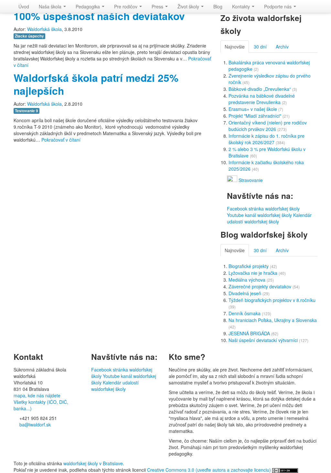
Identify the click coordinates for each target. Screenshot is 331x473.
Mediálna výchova (248, 279)
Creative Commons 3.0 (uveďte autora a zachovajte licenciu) (209, 470)
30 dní (260, 46)
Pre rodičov (126, 6)
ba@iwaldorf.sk (34, 424)
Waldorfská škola (44, 29)
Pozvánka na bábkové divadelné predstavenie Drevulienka (262, 98)
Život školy (188, 6)
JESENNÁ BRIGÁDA (250, 333)
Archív (282, 46)
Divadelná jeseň (245, 293)
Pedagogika (88, 6)
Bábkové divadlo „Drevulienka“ (260, 89)
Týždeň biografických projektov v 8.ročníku (272, 300)
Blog (217, 6)
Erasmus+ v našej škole (253, 109)
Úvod (23, 6)
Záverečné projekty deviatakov (261, 286)
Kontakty (241, 6)
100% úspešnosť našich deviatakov (99, 16)
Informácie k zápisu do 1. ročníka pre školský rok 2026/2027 (266, 139)
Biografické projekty (249, 266)
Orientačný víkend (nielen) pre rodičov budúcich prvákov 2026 (268, 125)
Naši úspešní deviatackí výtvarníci (264, 340)
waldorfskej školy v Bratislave (93, 463)
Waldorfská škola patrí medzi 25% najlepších (96, 84)
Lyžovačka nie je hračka (254, 273)
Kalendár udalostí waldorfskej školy (269, 218)
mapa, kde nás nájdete (37, 395)
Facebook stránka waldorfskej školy (263, 208)
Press (158, 6)
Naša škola (51, 6)
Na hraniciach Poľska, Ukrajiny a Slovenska (273, 320)
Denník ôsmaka (245, 313)
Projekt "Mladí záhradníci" (256, 116)
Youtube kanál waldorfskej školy (259, 215)
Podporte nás (278, 6)
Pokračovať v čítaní (60, 139)
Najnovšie (235, 46)
